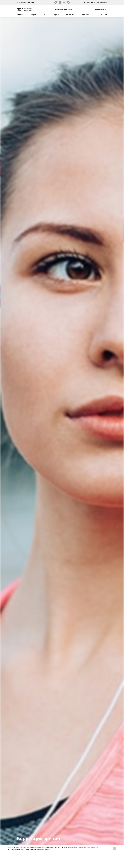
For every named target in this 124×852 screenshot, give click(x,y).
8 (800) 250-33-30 (89, 2)
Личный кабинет (102, 2)
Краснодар (30, 2)
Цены (45, 15)
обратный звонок (63, 9)
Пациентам (85, 15)
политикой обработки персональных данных (84, 847)
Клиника (20, 15)
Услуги (33, 15)
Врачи (56, 15)
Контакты (70, 15)
